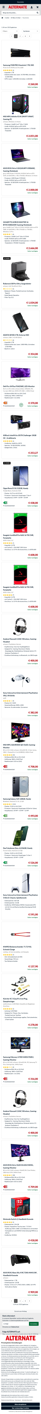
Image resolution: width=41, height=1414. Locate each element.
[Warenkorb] (37, 7)
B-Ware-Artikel (15, 18)
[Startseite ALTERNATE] (17, 7)
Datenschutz (15, 1327)
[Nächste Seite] (29, 36)
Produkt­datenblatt (9, 406)
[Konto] (32, 7)
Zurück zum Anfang (20, 1311)
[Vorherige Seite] (11, 36)
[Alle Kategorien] (3, 7)
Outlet (7, 18)
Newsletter (20, 2)
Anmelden (33, 1324)
